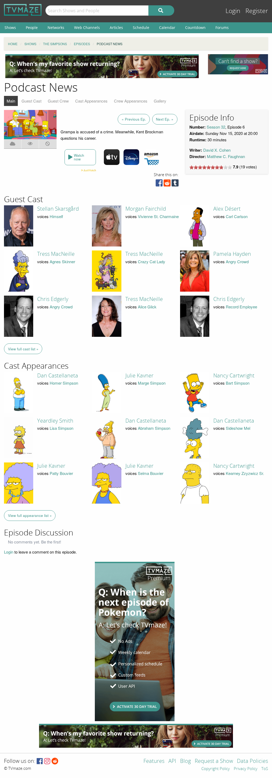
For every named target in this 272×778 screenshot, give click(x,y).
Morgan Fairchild (145, 209)
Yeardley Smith (55, 421)
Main (11, 101)
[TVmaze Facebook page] (40, 761)
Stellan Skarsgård (58, 209)
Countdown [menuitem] (195, 27)
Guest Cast (31, 101)
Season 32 (216, 127)
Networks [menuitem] (56, 27)
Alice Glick (147, 306)
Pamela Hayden (232, 254)
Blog (185, 761)
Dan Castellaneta (57, 375)
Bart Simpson (237, 383)
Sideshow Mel (238, 428)
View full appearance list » (30, 515)
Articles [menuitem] (116, 27)
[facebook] (159, 184)
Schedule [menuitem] (141, 27)
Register (256, 11)
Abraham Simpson (154, 428)
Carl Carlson (237, 216)
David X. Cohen (217, 150)
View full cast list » (23, 348)
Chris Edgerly (52, 299)
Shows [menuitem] (10, 27)
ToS (264, 769)
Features (153, 761)
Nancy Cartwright (233, 375)
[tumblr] (175, 184)
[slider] (210, 167)
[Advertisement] (102, 66)
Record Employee (241, 306)
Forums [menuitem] (222, 27)
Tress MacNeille (56, 254)
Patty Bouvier (61, 473)
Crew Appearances (130, 101)
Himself (56, 216)
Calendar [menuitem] (167, 27)
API (172, 761)
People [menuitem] (32, 27)
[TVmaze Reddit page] (55, 761)
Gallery (160, 101)
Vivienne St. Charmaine (158, 216)
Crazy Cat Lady (151, 261)
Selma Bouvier (150, 473)
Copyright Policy (215, 769)
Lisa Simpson (61, 428)
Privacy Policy (245, 769)
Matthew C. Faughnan (226, 156)
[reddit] (167, 184)
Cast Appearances (91, 101)
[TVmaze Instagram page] (47, 761)
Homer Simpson (64, 383)
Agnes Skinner (62, 261)
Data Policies (252, 761)
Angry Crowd (237, 261)
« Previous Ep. (134, 119)
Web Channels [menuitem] (87, 27)
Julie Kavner (139, 375)
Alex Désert (227, 209)
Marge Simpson (151, 383)
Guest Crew (58, 101)
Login (233, 11)
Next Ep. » (164, 119)
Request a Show (214, 761)
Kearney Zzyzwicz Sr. (245, 473)
